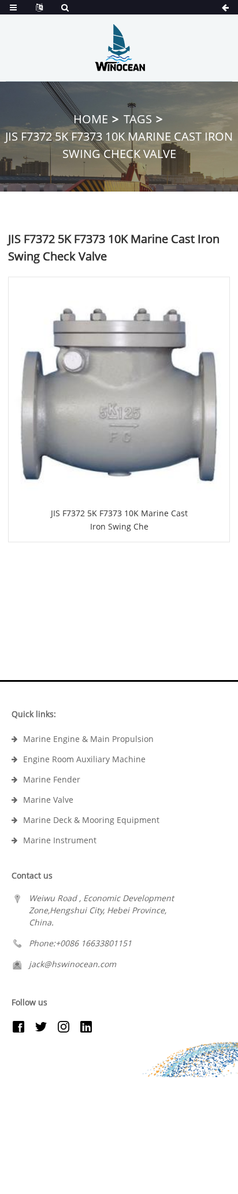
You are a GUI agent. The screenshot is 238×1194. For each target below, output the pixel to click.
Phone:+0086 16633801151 (80, 943)
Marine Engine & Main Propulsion (88, 738)
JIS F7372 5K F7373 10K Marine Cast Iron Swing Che (119, 519)
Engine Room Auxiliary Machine (84, 759)
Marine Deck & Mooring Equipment (91, 819)
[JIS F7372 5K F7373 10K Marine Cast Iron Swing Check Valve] (119, 387)
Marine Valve (48, 799)
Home (90, 119)
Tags (138, 119)
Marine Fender (51, 779)
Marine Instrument (59, 840)
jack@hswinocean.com (72, 963)
